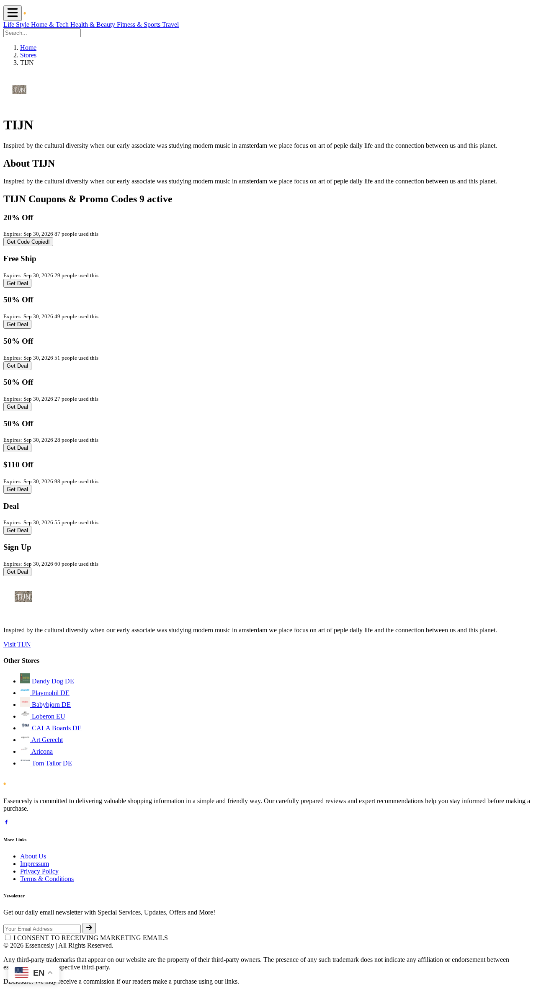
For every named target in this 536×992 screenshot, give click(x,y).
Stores (28, 55)
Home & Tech (50, 24)
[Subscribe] (89, 928)
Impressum (34, 863)
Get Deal (17, 283)
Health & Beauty (93, 24)
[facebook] (6, 823)
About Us (33, 856)
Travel (170, 24)
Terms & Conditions (47, 878)
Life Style (17, 24)
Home (28, 47)
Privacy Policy (39, 871)
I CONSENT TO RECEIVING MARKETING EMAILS (90, 937)
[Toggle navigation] (12, 13)
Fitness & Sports (139, 24)
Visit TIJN (17, 644)
